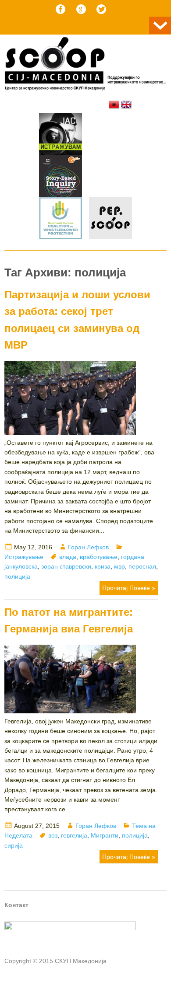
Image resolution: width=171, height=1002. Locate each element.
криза (102, 566)
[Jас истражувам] (60, 135)
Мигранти (104, 835)
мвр (119, 566)
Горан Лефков (88, 547)
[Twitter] (101, 9)
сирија (13, 845)
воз (52, 835)
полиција (17, 576)
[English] (126, 104)
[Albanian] (114, 104)
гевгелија (74, 835)
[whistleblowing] (60, 219)
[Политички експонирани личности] (110, 219)
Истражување (23, 556)
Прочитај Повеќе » (128, 587)
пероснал (142, 566)
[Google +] (81, 9)
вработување (99, 556)
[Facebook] (60, 9)
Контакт (16, 904)
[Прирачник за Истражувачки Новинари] (60, 177)
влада (67, 556)
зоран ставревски (66, 566)
